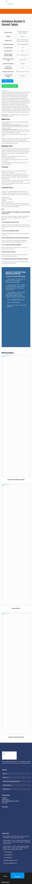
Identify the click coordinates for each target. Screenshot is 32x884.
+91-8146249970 (8, 854)
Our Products (7, 785)
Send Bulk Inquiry (7, 81)
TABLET (23, 36)
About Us (6, 777)
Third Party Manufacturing (11, 781)
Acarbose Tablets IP (16, 608)
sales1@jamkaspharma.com (10, 860)
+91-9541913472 (8, 852)
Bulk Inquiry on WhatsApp (9, 86)
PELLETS (5, 803)
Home (5, 773)
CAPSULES (5, 799)
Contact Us (6, 789)
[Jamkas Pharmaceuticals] (10, 4)
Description (4, 90)
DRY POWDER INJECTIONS (10, 801)
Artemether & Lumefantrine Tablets (16, 737)
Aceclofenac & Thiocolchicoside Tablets (16, 479)
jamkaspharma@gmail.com (10, 863)
